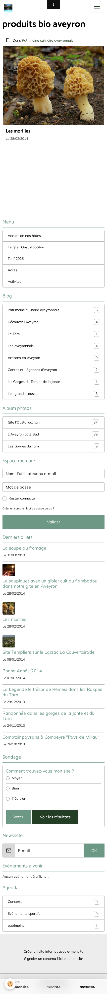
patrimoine (53, 925)
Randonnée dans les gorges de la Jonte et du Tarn (48, 715)
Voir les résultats (55, 816)
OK (94, 850)
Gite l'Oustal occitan (53, 422)
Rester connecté (21, 498)
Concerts (53, 901)
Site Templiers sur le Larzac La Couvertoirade (48, 652)
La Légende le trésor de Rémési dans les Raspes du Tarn (52, 691)
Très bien (19, 798)
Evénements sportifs (53, 913)
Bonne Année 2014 (22, 670)
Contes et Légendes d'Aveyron (53, 369)
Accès (12, 270)
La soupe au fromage (24, 548)
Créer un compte (13, 508)
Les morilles (18, 131)
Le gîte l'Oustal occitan (26, 247)
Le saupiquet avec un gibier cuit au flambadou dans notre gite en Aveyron (49, 583)
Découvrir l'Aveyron (53, 322)
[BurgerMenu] (97, 8)
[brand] (9, 8)
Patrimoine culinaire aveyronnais (47, 40)
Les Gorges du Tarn (53, 446)
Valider (53, 521)
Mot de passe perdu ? (40, 508)
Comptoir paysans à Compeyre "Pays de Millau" (50, 737)
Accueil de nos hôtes (24, 235)
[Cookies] (10, 984)
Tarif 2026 (16, 258)
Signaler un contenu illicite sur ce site (53, 958)
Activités (14, 281)
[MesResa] (87, 987)
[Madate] (53, 987)
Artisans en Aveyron (53, 357)
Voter (18, 816)
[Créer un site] (20, 987)
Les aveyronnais (53, 346)
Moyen (17, 778)
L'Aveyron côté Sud (53, 434)
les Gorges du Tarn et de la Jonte (53, 381)
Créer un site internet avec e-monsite (53, 951)
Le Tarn (53, 334)
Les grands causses (53, 393)
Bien (15, 788)
